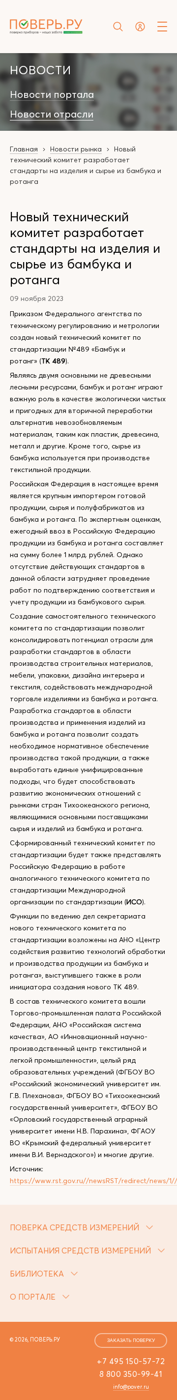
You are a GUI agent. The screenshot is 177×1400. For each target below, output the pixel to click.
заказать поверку (131, 1340)
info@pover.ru (131, 1386)
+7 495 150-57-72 (131, 1361)
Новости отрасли (51, 114)
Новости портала (52, 94)
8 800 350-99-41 (131, 1374)
